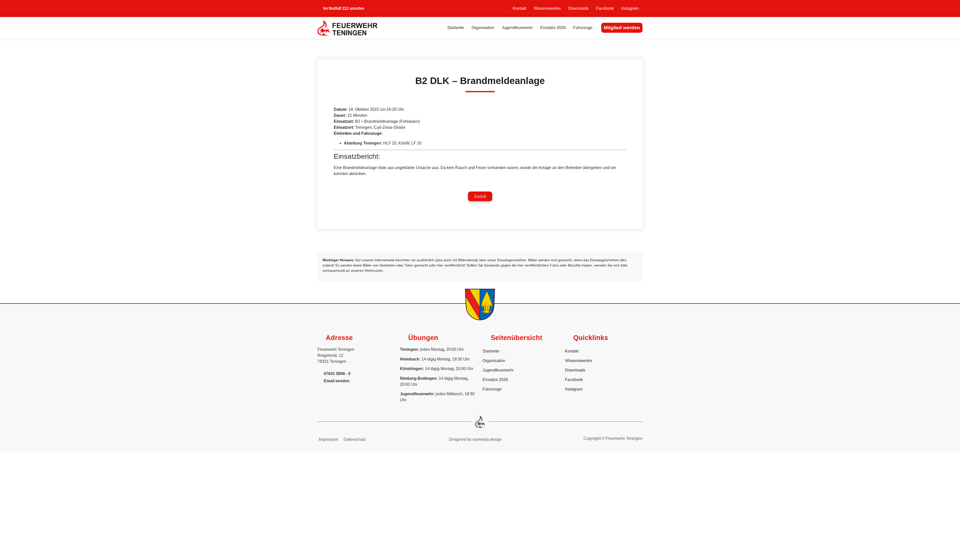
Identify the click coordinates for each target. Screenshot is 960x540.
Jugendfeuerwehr (517, 28)
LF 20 (416, 143)
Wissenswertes (547, 8)
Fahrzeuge (582, 28)
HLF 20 (389, 143)
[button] (480, 196)
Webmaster (374, 270)
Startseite (455, 28)
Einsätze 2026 (553, 28)
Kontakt (519, 8)
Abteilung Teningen (362, 143)
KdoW (403, 143)
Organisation (483, 28)
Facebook (605, 8)
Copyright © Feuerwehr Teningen (613, 438)
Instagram (630, 8)
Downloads (578, 8)
